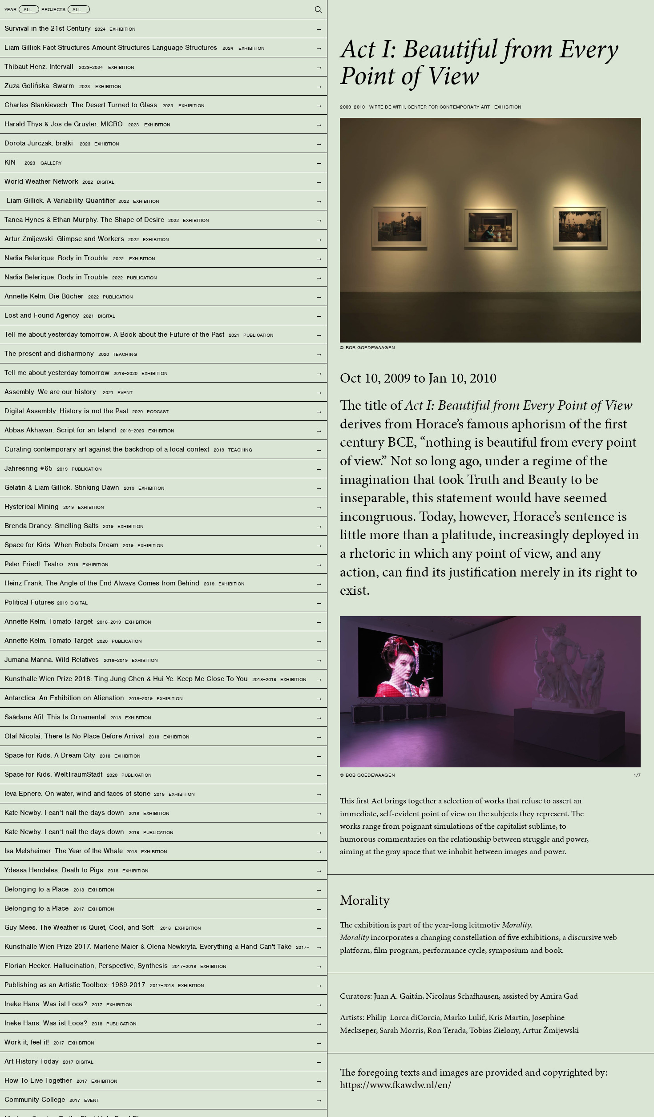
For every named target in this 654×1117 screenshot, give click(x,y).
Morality (365, 900)
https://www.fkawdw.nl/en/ (396, 1084)
